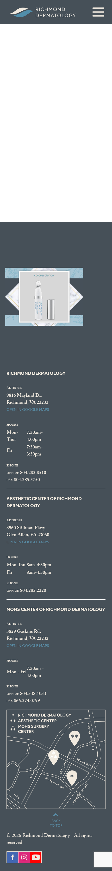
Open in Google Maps (28, 409)
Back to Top (56, 823)
